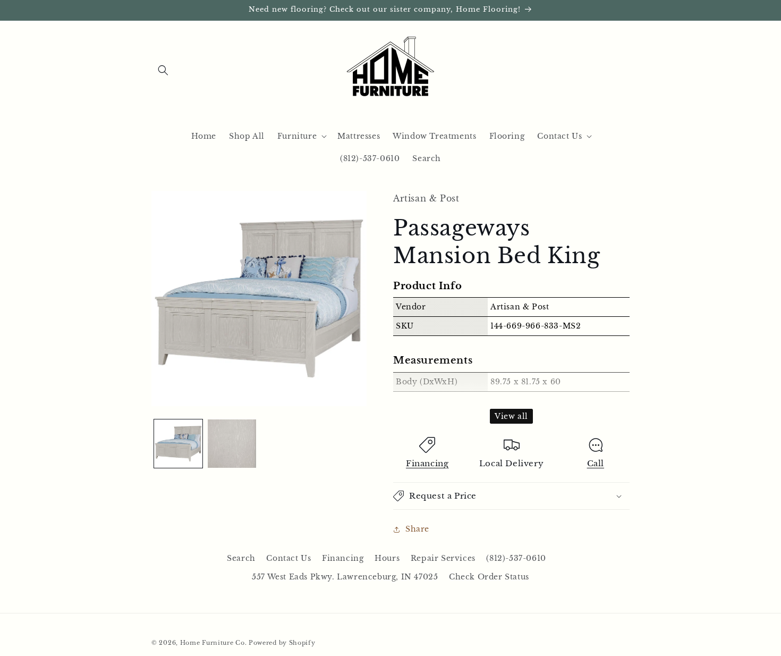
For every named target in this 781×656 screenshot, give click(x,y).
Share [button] (417, 529)
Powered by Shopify (282, 642)
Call (595, 463)
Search (241, 558)
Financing (427, 463)
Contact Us (288, 558)
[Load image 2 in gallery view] (232, 443)
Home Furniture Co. (213, 642)
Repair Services (443, 558)
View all (511, 416)
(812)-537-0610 (516, 558)
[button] (163, 70)
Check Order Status (489, 577)
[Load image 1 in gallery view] (178, 443)
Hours (387, 558)
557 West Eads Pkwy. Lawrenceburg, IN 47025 (345, 577)
